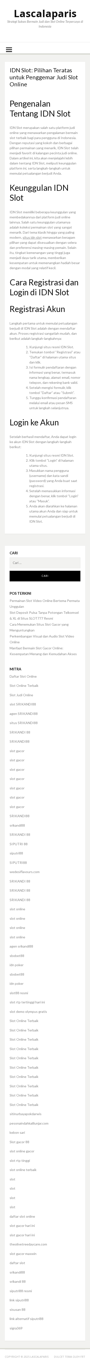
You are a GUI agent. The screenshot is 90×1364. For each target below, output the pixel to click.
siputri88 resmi (21, 1291)
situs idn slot (32, 237)
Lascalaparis (45, 13)
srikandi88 (17, 825)
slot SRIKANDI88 (23, 704)
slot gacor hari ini (22, 1225)
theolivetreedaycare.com (28, 1244)
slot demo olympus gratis (28, 1011)
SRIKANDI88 (20, 741)
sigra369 (16, 1328)
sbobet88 (17, 956)
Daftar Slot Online (23, 676)
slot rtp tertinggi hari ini (27, 1002)
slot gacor (17, 751)
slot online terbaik (23, 1170)
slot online (17, 909)
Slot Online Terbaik (24, 685)
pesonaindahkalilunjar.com (29, 1123)
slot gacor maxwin (23, 1254)
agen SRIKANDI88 (24, 714)
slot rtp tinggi (20, 1160)
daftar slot (17, 1263)
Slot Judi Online (21, 695)
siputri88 (16, 853)
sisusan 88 (17, 1309)
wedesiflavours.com (25, 872)
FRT (82, 1356)
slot (12, 1179)
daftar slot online (22, 1216)
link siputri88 (19, 1300)
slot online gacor (22, 1151)
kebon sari (17, 1132)
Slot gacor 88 (19, 1142)
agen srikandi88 (21, 946)
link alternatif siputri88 (26, 1319)
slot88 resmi (19, 993)
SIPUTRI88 (18, 862)
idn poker (17, 965)
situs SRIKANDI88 (24, 723)
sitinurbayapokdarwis (26, 1114)
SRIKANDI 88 (20, 732)
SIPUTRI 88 (19, 844)
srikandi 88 (18, 1281)
